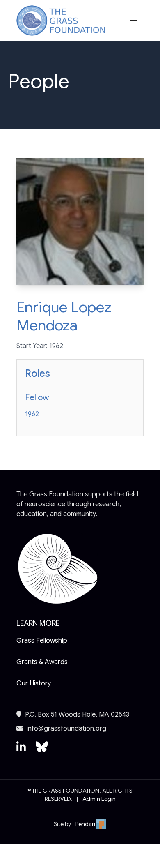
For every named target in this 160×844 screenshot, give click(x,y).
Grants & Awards (42, 662)
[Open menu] (135, 21)
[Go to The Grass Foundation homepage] (60, 20)
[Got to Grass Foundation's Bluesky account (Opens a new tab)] (42, 751)
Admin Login (99, 798)
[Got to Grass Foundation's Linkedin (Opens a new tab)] (21, 751)
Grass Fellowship (41, 640)
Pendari (85, 824)
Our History (33, 683)
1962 (32, 414)
